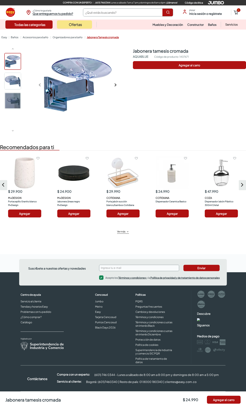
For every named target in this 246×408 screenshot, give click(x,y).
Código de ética (194, 2)
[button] (49, 12)
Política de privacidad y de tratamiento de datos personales (185, 277)
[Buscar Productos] (168, 12)
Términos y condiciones (132, 277)
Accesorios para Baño (35, 37)
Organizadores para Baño (67, 37)
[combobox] (128, 12)
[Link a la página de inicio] (4, 37)
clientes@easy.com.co (180, 382)
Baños (14, 37)
